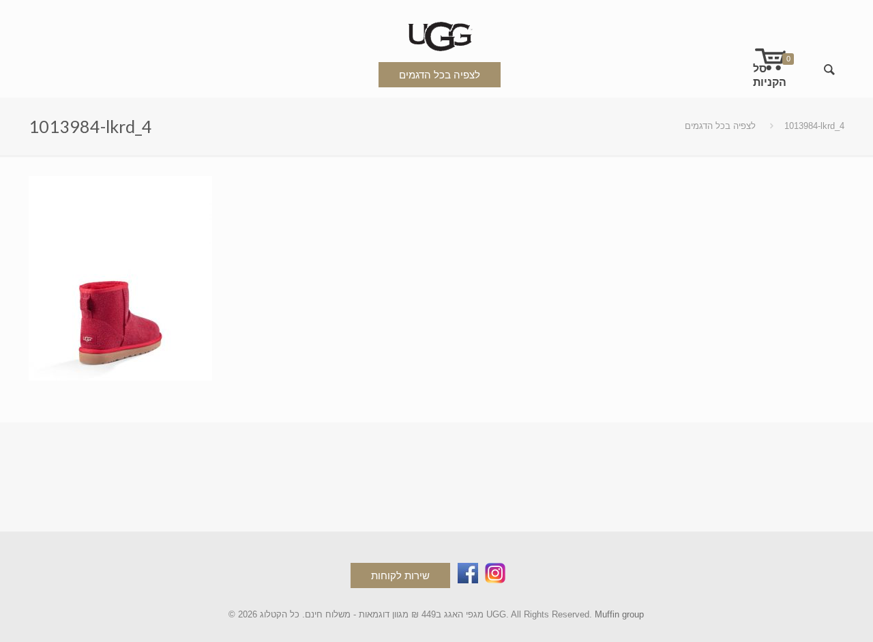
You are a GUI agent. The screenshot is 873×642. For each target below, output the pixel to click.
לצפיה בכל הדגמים (439, 75)
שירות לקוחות (400, 575)
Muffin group (619, 614)
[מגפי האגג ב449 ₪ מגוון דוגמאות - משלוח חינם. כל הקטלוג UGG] (436, 34)
